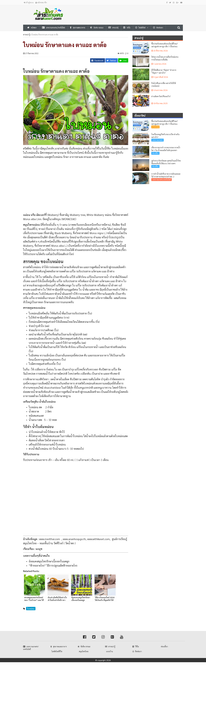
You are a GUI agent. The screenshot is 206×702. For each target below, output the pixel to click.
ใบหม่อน (30, 608)
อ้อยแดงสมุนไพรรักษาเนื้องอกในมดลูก (49, 561)
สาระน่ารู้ (26, 34)
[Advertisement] (130, 11)
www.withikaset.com (98, 539)
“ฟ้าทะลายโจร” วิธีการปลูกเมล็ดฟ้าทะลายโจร (53, 565)
